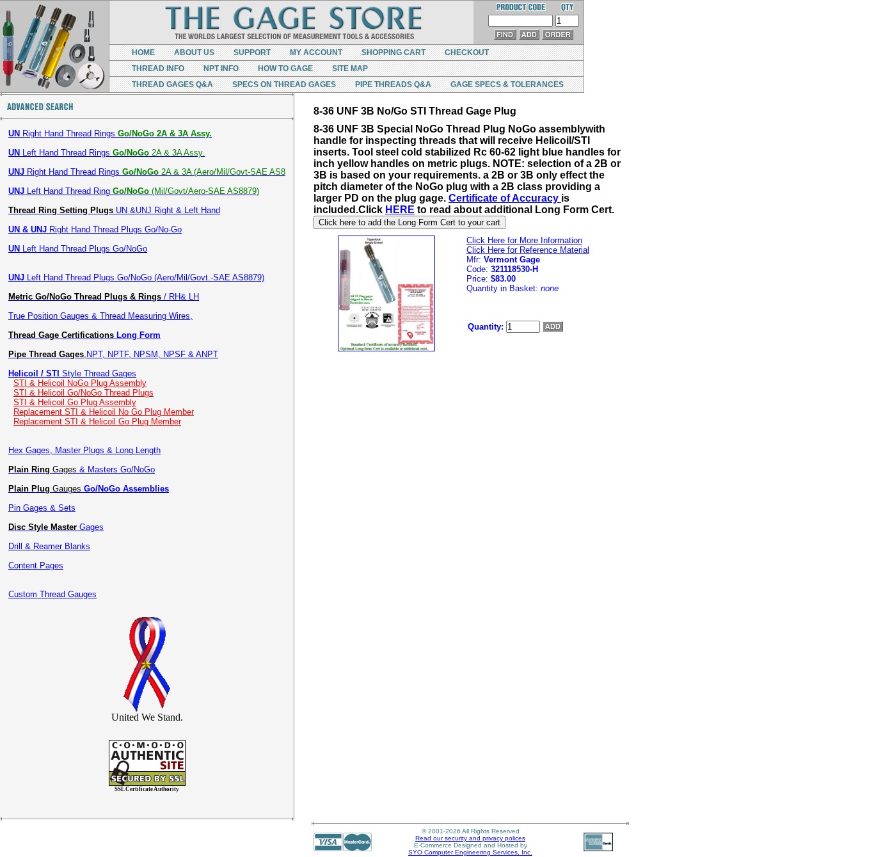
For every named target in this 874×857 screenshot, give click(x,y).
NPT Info (221, 68)
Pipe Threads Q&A (393, 84)
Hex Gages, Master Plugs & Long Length (84, 450)
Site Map (350, 68)
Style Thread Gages (72, 373)
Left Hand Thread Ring (133, 191)
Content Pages (35, 565)
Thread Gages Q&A (172, 84)
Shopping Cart (393, 52)
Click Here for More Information (524, 240)
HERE (400, 209)
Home (143, 52)
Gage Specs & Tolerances (507, 84)
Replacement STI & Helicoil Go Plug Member (97, 421)
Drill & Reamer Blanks (49, 546)
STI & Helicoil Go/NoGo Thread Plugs (83, 392)
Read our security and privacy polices (470, 838)
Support (252, 52)
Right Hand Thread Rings (110, 133)
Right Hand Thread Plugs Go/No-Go (95, 229)
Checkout (467, 52)
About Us (194, 52)
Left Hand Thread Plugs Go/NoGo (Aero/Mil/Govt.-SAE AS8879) (136, 277)
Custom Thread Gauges (52, 594)
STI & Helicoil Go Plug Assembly (74, 402)
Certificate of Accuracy (505, 198)
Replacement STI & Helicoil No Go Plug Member (103, 412)
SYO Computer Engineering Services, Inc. (470, 852)
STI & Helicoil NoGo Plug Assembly (80, 383)
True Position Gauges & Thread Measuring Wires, (100, 316)
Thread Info (158, 68)
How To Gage (285, 68)
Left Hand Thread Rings (106, 152)
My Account (316, 52)
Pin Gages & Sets (41, 508)
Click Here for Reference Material (527, 250)
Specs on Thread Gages (284, 84)
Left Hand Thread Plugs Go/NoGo (77, 248)
